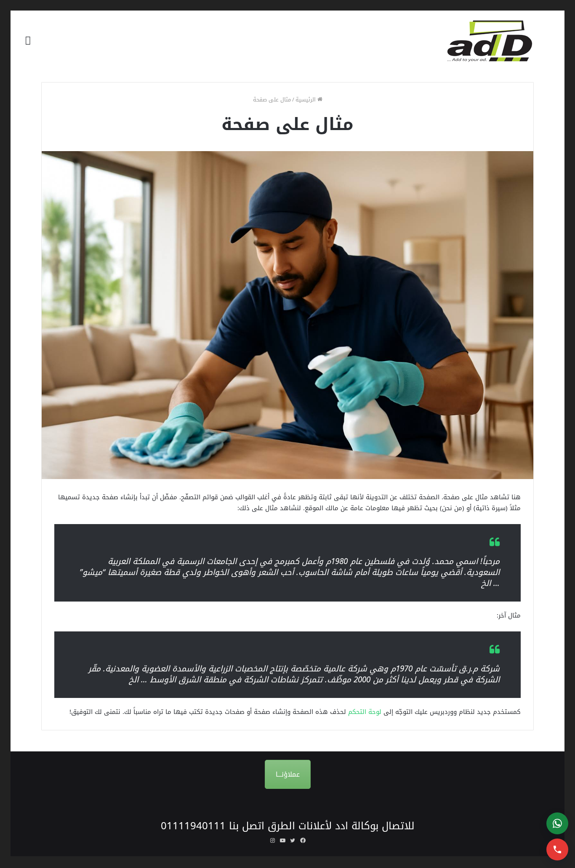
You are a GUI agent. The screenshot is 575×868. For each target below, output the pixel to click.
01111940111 (193, 826)
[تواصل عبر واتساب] (557, 823)
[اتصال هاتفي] (557, 849)
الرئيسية (306, 99)
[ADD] (495, 41)
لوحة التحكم (364, 712)
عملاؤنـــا (288, 774)
